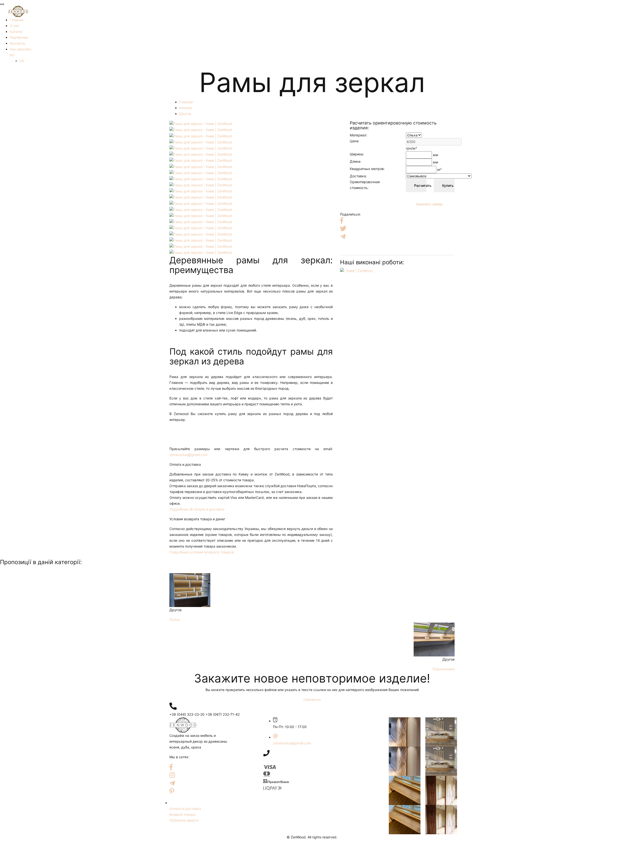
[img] (173, 706)
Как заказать (20, 49)
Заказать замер (428, 204)
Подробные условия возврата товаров (201, 552)
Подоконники (443, 669)
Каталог (16, 31)
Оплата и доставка (185, 808)
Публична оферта (183, 820)
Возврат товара (182, 814)
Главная (16, 20)
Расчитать (420, 185)
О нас (14, 26)
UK (22, 61)
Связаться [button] (312, 699)
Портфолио (19, 37)
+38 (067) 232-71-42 (222, 714)
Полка (174, 619)
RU (12, 55)
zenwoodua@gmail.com (188, 455)
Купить (448, 185)
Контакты (17, 43)
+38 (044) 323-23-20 (187, 714)
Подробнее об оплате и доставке (196, 509)
